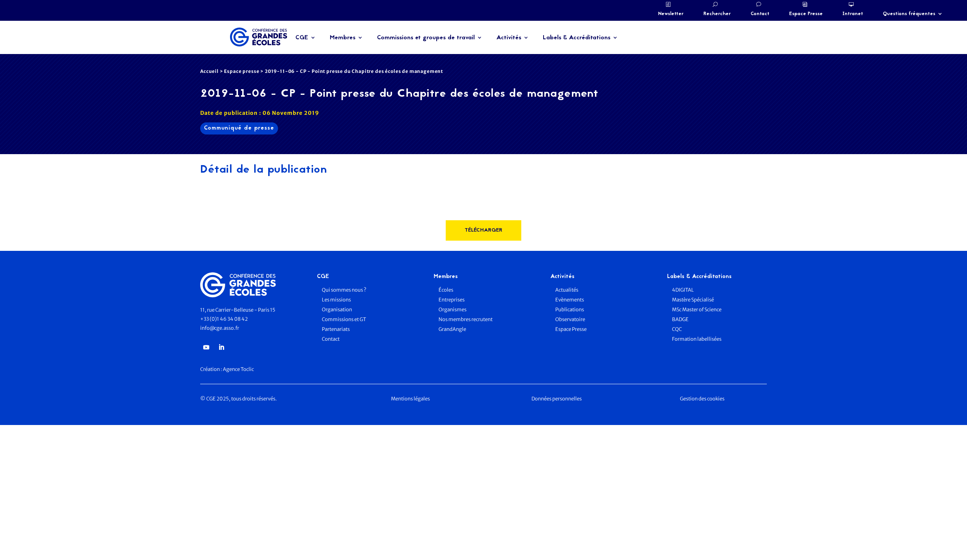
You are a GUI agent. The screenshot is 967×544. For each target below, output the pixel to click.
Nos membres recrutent (466, 319)
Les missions (336, 300)
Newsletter (671, 14)
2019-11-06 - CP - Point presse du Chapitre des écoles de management (354, 71)
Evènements (569, 300)
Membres (342, 37)
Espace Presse (806, 14)
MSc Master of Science (696, 309)
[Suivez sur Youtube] (206, 347)
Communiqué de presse (239, 128)
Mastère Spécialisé (693, 300)
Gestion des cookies (702, 399)
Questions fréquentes (909, 14)
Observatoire (570, 319)
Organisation (337, 309)
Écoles (446, 290)
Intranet (852, 14)
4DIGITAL (683, 290)
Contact (760, 14)
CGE (301, 37)
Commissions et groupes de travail (426, 37)
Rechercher (717, 14)
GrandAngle (452, 329)
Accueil (209, 71)
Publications (569, 309)
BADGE (680, 319)
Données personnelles (556, 399)
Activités (508, 37)
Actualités (566, 290)
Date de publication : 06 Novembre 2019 (259, 113)
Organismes (453, 309)
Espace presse (241, 71)
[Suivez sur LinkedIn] (221, 347)
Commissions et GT (344, 319)
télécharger (483, 230)
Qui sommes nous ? (344, 290)
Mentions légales (410, 399)
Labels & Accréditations (576, 37)
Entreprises (452, 300)
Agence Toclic (238, 369)
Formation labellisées (696, 339)
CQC (677, 329)
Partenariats (336, 329)
